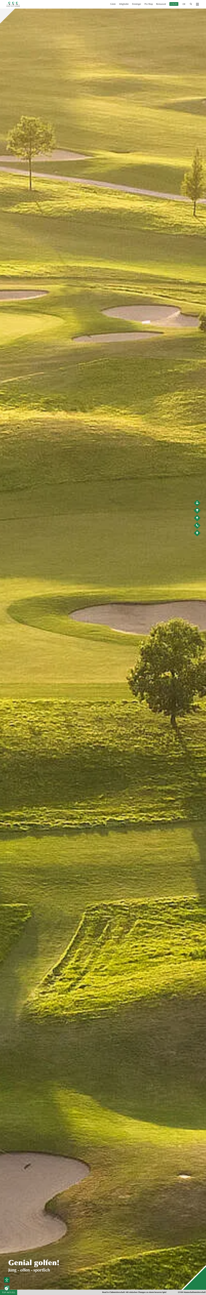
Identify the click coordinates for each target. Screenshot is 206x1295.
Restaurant (161, 4)
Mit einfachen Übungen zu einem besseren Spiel (113, 1292)
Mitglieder (124, 4)
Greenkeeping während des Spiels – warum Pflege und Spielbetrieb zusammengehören (44, 1292)
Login (173, 4)
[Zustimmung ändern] (6, 1288)
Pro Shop (149, 4)
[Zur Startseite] (13, 4)
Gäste (113, 4)
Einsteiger (136, 4)
